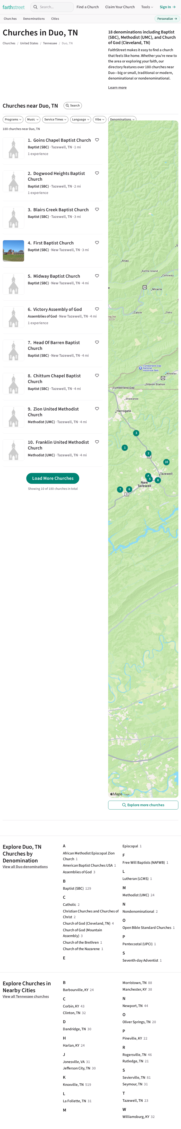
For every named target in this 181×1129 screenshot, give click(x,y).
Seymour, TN (132, 1084)
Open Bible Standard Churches (147, 927)
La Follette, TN (74, 1101)
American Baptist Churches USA (88, 865)
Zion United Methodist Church (53, 416)
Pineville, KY (132, 1038)
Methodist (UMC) (136, 895)
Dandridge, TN (74, 1029)
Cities (55, 18)
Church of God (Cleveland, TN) (86, 923)
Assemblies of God (77, 872)
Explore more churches (145, 805)
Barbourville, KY (75, 990)
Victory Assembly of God (53, 317)
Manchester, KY (135, 989)
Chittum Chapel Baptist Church (53, 383)
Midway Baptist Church (53, 283)
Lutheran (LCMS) (136, 878)
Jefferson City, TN (76, 1068)
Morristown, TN (135, 983)
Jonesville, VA (74, 1062)
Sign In (165, 7)
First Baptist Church (53, 250)
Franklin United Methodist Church (53, 450)
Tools (145, 7)
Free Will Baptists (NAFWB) (144, 862)
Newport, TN (133, 1006)
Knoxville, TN (73, 1084)
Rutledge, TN (133, 1061)
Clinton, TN (71, 1013)
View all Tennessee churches (26, 996)
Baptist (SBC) (73, 888)
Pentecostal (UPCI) (138, 944)
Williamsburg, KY (136, 1116)
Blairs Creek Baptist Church (53, 217)
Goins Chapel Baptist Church (53, 148)
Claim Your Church (120, 7)
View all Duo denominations (25, 867)
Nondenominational (138, 911)
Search (75, 105)
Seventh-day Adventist (140, 960)
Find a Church (88, 7)
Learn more (117, 87)
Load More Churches (53, 478)
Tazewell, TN (133, 1100)
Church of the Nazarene (81, 949)
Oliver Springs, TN (137, 1022)
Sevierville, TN (134, 1077)
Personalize (167, 18)
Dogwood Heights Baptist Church (53, 183)
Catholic (69, 904)
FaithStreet (14, 7)
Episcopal (130, 846)
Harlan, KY (71, 1045)
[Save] (97, 140)
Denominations (34, 18)
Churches (10, 18)
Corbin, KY (71, 1006)
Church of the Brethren (81, 942)
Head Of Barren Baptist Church (53, 350)
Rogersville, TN (134, 1054)
